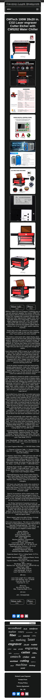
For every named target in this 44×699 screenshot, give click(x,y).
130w (34, 636)
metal (23, 668)
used (19, 636)
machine (21, 665)
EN (21, 689)
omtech (15, 656)
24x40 (26, 645)
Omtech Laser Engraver (23, 676)
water (34, 644)
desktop (32, 665)
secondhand (14, 628)
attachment (16, 653)
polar (9, 649)
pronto (20, 649)
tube (10, 653)
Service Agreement (23, 686)
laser (31, 639)
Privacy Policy (23, 683)
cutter (25, 652)
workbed (14, 661)
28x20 (12, 666)
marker (12, 631)
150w (36, 632)
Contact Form (22, 679)
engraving (31, 648)
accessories (29, 632)
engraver (15, 644)
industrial (26, 636)
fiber (13, 635)
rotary (21, 631)
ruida (12, 640)
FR (24, 689)
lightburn (33, 661)
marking (21, 639)
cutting (24, 660)
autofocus (33, 628)
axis (33, 657)
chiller (26, 657)
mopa (14, 649)
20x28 (25, 629)
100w (34, 653)
